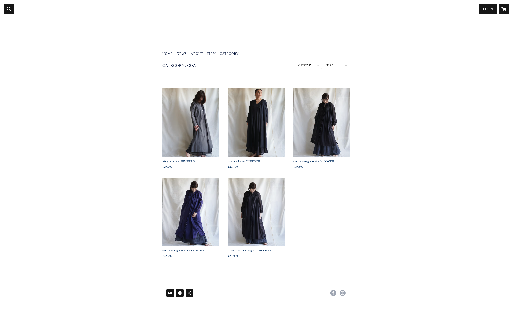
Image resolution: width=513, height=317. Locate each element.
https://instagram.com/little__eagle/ (343, 293)
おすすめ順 (305, 65)
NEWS (182, 53)
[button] (488, 9)
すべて (330, 65)
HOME (167, 53)
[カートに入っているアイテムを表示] (504, 9)
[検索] (9, 9)
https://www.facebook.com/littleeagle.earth (333, 293)
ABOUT (197, 53)
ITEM (211, 53)
